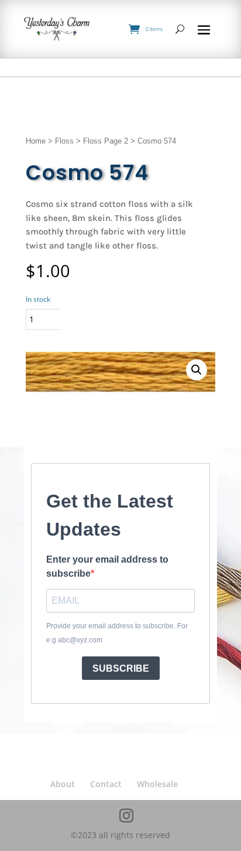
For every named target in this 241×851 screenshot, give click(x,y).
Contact (106, 783)
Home (36, 141)
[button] (196, 369)
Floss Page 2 (105, 141)
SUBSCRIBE (120, 668)
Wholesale (157, 783)
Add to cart (110, 319)
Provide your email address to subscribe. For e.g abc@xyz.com (117, 633)
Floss (64, 141)
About (62, 783)
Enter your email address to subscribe (107, 566)
